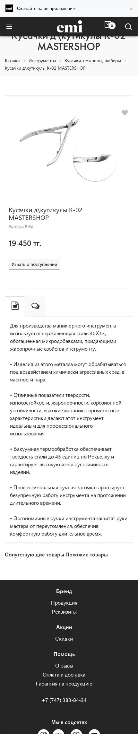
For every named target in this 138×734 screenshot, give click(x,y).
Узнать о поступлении (34, 264)
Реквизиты (64, 611)
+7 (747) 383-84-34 (64, 699)
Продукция (64, 602)
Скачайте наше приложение (46, 8)
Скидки (64, 638)
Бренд (64, 591)
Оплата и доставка (64, 674)
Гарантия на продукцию (64, 683)
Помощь (64, 654)
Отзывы (64, 665)
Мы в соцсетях (69, 722)
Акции (64, 627)
